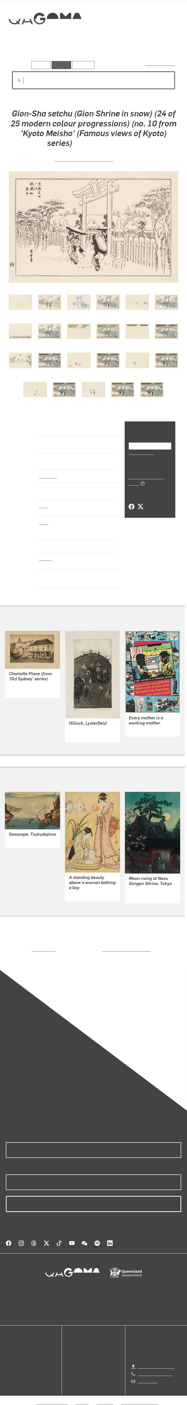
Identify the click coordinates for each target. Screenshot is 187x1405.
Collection (45, 34)
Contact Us (147, 1375)
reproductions (23, 949)
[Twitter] (140, 501)
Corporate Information (139, 1396)
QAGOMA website (21, 1347)
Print (43, 505)
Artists (46, 53)
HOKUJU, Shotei (23, 841)
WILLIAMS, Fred (82, 735)
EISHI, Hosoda (81, 894)
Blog (10, 1359)
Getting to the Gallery (156, 1360)
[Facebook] (131, 501)
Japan (44, 558)
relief (44, 522)
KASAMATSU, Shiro (146, 890)
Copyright (105, 1396)
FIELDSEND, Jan (143, 730)
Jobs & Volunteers (52, 1396)
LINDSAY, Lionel (23, 690)
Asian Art (47, 476)
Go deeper (70, 53)
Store (10, 1353)
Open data (14, 1341)
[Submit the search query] (15, 80)
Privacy (82, 1396)
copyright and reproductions (106, 949)
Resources (82, 64)
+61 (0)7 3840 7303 (155, 1368)
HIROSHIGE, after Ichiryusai (84, 159)
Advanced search (160, 63)
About (11, 1364)
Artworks (22, 53)
